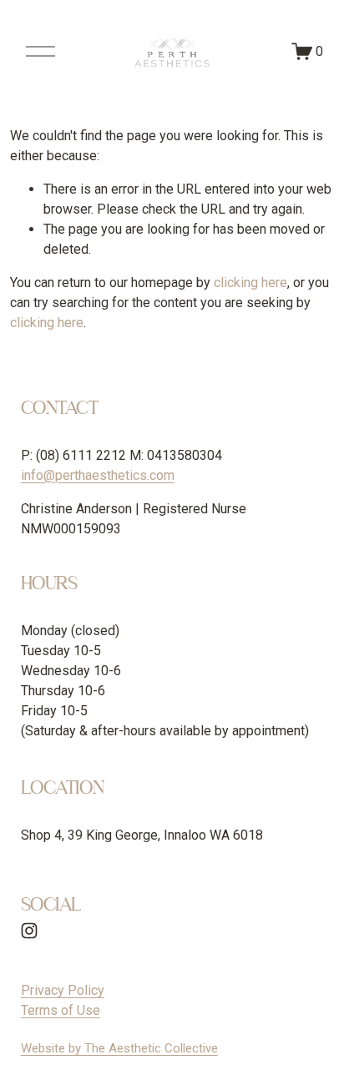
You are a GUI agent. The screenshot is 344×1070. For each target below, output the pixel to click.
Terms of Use (60, 1010)
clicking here (250, 282)
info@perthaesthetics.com (98, 475)
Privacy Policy (62, 990)
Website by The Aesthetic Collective (119, 1048)
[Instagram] (29, 930)
